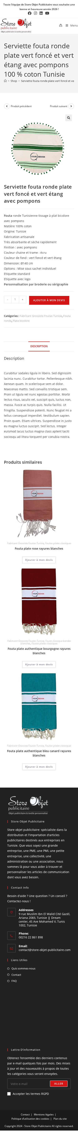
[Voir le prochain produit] (71, 106)
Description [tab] (39, 346)
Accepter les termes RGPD (31, 1094)
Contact (16, 975)
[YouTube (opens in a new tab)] (47, 13)
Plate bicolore (21, 321)
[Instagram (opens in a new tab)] (35, 13)
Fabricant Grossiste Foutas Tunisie (41, 316)
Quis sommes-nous (23, 968)
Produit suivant (58, 106)
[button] (68, 117)
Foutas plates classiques (58, 543)
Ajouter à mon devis (49, 300)
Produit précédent (21, 106)
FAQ (14, 981)
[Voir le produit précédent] (7, 106)
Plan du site (60, 1118)
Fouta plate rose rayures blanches (39, 548)
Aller (58, 1083)
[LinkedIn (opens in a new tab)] (41, 13)
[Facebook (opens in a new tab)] (30, 13)
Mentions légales (44, 1114)
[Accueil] (5, 81)
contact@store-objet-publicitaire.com (45, 950)
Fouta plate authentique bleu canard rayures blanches (39, 753)
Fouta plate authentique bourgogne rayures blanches (39, 651)
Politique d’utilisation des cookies (30, 1118)
